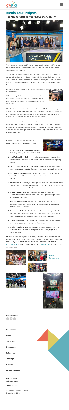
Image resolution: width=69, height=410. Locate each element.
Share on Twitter (11, 318)
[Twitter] (21, 401)
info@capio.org (11, 244)
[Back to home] (11, 4)
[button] (61, 4)
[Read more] (34, 41)
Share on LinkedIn (14, 318)
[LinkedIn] (8, 401)
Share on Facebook (7, 318)
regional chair (45, 244)
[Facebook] (14, 401)
